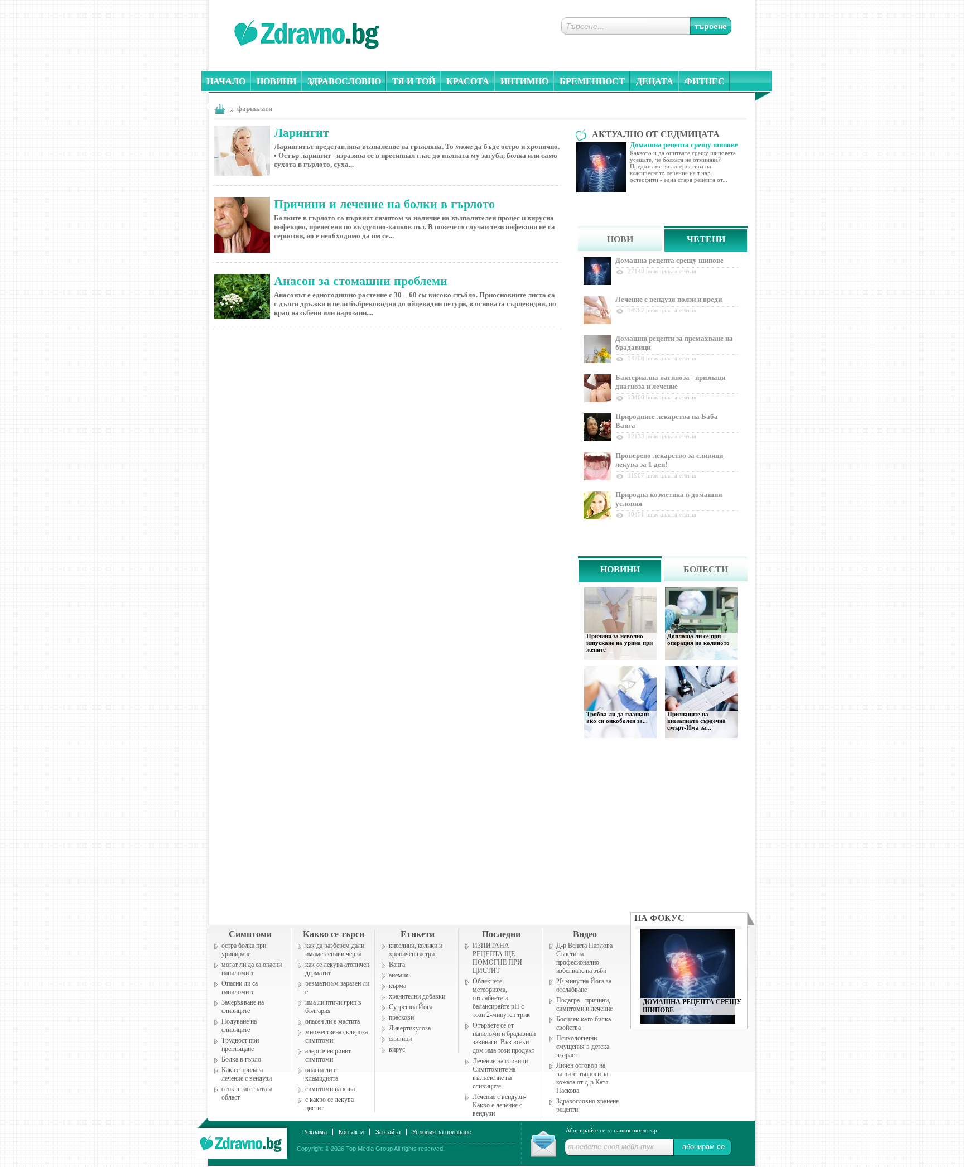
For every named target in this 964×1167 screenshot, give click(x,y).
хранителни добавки (417, 996)
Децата (654, 81)
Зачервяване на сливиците (242, 1007)
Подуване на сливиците (239, 1025)
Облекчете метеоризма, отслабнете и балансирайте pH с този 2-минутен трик (501, 998)
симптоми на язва (330, 1089)
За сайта (388, 1132)
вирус (397, 1049)
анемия (399, 975)
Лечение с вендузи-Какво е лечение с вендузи (499, 1105)
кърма (397, 986)
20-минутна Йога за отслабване (583, 985)
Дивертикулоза (410, 1028)
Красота (467, 81)
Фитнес (705, 81)
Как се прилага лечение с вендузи (246, 1074)
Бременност (592, 81)
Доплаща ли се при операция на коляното (698, 639)
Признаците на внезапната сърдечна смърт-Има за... (696, 721)
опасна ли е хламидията (321, 1074)
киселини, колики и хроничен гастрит (415, 950)
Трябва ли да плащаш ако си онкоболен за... (617, 717)
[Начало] (241, 1141)
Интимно (524, 81)
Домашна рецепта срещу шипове (669, 260)
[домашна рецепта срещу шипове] (687, 1020)
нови (620, 239)
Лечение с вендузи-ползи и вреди (668, 299)
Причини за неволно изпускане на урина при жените (619, 643)
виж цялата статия (672, 271)
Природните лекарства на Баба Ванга (666, 421)
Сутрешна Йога (410, 1007)
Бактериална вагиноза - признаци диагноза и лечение (670, 381)
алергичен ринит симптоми (328, 1055)
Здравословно (344, 81)
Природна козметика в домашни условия (668, 499)
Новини (276, 81)
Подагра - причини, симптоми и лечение (584, 1004)
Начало (225, 81)
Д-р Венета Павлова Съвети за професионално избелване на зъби (584, 958)
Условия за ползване (441, 1132)
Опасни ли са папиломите (239, 988)
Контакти (351, 1132)
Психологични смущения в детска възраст (582, 1046)
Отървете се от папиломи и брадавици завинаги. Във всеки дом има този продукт (504, 1037)
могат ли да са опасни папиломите (251, 969)
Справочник (238, 106)
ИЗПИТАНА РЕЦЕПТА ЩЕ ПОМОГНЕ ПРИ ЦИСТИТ (497, 958)
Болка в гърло (241, 1059)
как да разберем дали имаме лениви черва (334, 950)
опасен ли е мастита (332, 1021)
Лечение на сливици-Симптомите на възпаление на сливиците (501, 1073)
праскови (401, 1017)
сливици (400, 1039)
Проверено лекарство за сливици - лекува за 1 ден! (671, 460)
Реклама (314, 1132)
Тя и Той (413, 81)
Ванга (397, 964)
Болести (705, 569)
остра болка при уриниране (243, 950)
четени (706, 239)
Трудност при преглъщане (240, 1044)
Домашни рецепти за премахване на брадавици (674, 342)
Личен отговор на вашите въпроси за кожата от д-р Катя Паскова (582, 1078)
